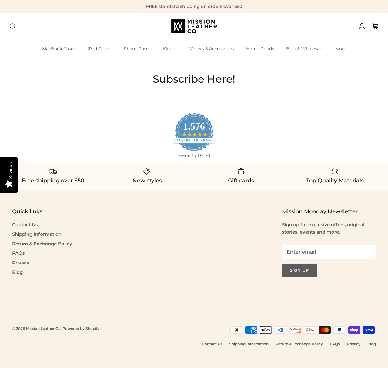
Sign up (299, 270)
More (340, 48)
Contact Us (25, 224)
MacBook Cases (58, 48)
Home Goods (260, 48)
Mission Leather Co (43, 328)
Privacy (20, 263)
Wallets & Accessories (211, 48)
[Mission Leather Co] (194, 26)
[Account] (361, 26)
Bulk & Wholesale (304, 48)
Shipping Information (37, 234)
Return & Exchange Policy (42, 244)
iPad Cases (99, 48)
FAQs (18, 253)
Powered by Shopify (80, 328)
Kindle (169, 48)
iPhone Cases (136, 48)
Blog (17, 272)
